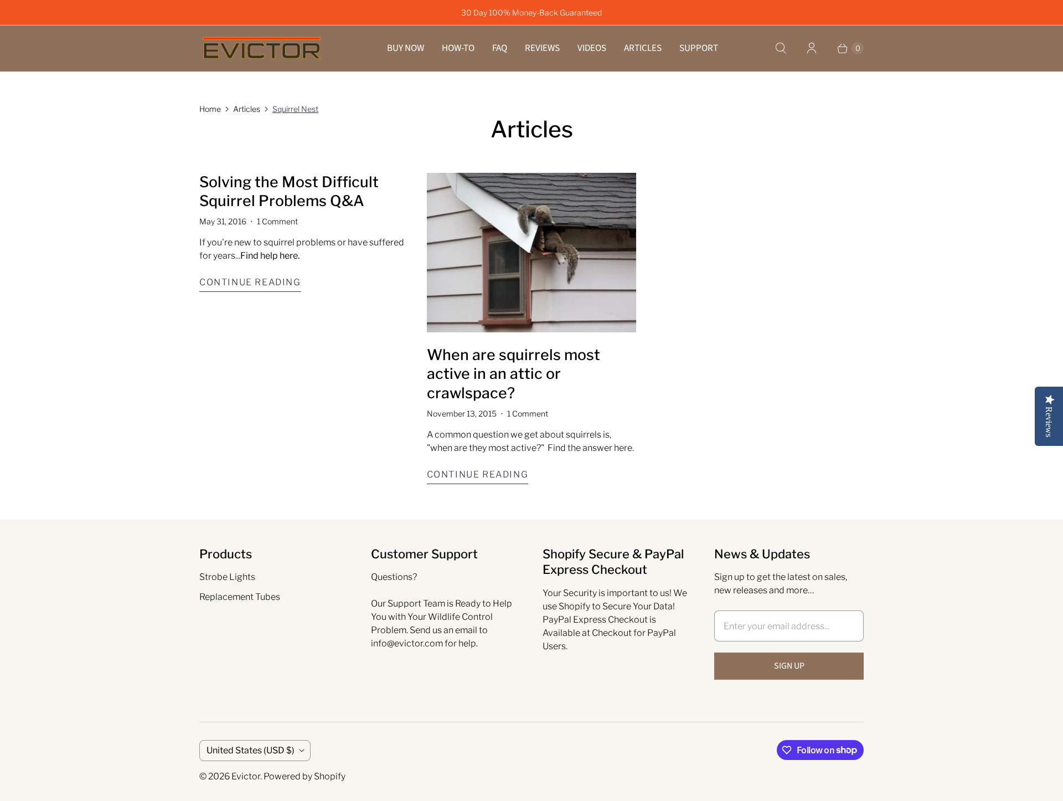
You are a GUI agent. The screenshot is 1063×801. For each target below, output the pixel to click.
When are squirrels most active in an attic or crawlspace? (513, 374)
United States (251, 750)
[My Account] (811, 48)
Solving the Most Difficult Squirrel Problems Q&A (289, 191)
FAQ (499, 48)
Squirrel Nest (295, 109)
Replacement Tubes (239, 597)
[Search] (780, 48)
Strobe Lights (227, 577)
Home (210, 109)
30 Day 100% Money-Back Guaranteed (531, 12)
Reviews (542, 48)
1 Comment (277, 221)
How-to (458, 48)
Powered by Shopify (304, 776)
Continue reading (250, 282)
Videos (591, 48)
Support (698, 48)
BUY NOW (405, 48)
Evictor (245, 776)
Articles (643, 48)
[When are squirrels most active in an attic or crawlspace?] (532, 252)
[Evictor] (261, 48)
